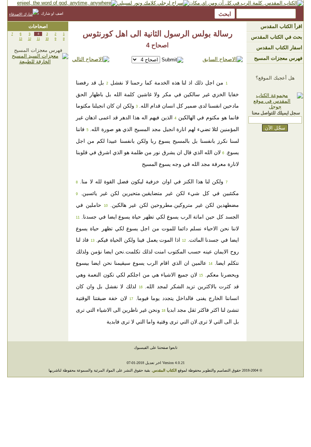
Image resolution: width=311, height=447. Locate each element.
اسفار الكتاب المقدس (279, 47)
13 (20, 39)
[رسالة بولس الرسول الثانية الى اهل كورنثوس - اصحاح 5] (90, 59)
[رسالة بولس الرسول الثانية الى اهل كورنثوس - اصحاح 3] (223, 59)
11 (38, 39)
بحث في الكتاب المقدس (276, 37)
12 (29, 39)
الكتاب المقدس (164, 370)
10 (47, 39)
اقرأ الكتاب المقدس (281, 26)
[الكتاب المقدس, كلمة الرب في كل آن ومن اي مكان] (246, 3)
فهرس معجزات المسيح (278, 58)
